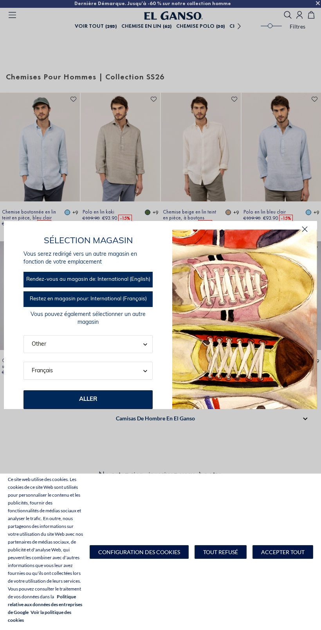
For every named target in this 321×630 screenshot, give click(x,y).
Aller (88, 399)
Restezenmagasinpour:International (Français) (88, 299)
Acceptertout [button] (283, 552)
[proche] (304, 229)
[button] (139, 552)
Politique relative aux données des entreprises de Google (45, 604)
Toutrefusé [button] (220, 552)
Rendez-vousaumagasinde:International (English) (88, 279)
